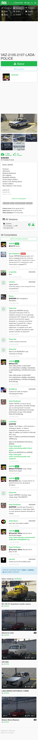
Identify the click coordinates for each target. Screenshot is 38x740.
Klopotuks (12, 308)
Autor (16, 243)
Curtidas (19, 155)
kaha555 (12, 559)
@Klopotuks (13, 363)
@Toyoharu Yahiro (15, 533)
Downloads (8, 155)
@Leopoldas (13, 481)
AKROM (14, 75)
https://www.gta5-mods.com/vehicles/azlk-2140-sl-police (20, 448)
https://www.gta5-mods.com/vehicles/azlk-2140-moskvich (19, 456)
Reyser (11, 296)
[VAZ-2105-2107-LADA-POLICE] (19, 123)
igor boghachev (14, 253)
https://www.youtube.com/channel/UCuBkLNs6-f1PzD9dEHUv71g (22, 538)
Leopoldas (13, 272)
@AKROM (12, 298)
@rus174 (12, 246)
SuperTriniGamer (15, 401)
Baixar (20, 63)
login (24, 570)
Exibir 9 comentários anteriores (19, 239)
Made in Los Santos (7, 733)
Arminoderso (13, 521)
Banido (23, 253)
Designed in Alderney (8, 730)
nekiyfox (12, 282)
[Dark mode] (32, 2)
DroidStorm (13, 389)
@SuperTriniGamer (15, 469)
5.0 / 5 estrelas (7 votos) (7, 159)
